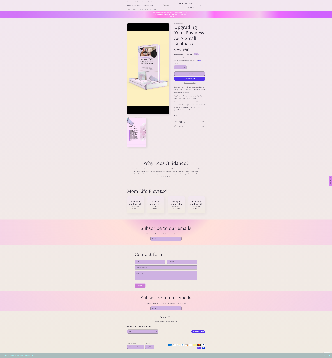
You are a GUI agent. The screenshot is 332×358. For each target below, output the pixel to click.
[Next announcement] (189, 14)
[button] (130, 2)
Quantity (176, 63)
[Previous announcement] (143, 14)
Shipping (184, 57)
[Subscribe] (179, 239)
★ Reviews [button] (330, 180)
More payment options (189, 82)
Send (140, 286)
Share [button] (178, 115)
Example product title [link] (135, 202)
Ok (324, 355)
